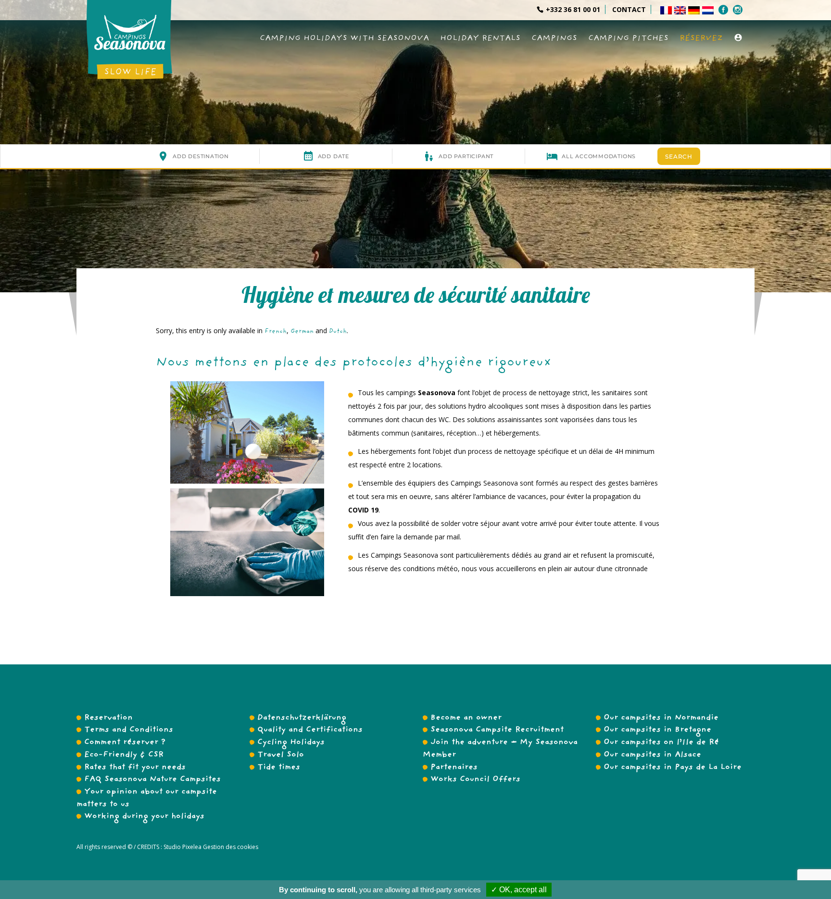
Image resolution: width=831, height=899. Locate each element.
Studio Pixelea (182, 847)
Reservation (108, 718)
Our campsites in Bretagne (657, 730)
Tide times (278, 768)
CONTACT (629, 9)
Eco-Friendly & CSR (124, 755)
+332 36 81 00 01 (573, 9)
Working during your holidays (144, 817)
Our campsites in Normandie (661, 718)
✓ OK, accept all (519, 890)
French (275, 332)
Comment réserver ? (124, 743)
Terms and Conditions (128, 730)
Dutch (338, 332)
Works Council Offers (475, 780)
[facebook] (724, 9)
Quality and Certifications (310, 730)
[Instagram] (739, 9)
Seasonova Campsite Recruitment (497, 730)
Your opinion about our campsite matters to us (146, 798)
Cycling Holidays (291, 743)
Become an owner (466, 718)
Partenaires (454, 768)
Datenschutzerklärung (301, 718)
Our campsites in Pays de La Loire (673, 768)
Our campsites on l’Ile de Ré (661, 743)
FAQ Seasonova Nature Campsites (152, 780)
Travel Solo (280, 755)
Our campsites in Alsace (652, 755)
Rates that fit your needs (135, 768)
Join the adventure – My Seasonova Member (500, 749)
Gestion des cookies (229, 847)
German (302, 332)
